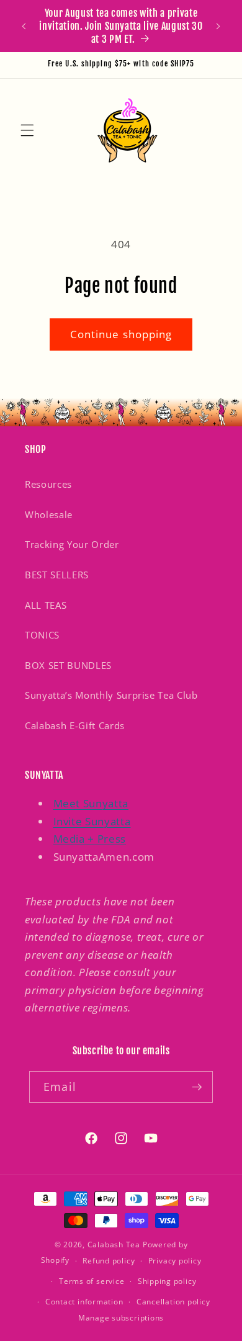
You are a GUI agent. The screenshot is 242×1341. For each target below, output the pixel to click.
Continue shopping (121, 334)
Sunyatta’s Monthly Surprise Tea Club (111, 695)
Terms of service (91, 1281)
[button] (27, 130)
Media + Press (90, 839)
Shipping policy (167, 1281)
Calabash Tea (115, 1244)
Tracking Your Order (72, 544)
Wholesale (49, 514)
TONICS (42, 635)
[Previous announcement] (24, 26)
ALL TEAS (45, 605)
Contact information (84, 1301)
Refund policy (109, 1260)
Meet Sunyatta (91, 803)
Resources (48, 484)
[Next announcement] (218, 26)
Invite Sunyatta (92, 821)
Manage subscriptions (121, 1317)
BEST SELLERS (57, 574)
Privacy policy (175, 1260)
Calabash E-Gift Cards (75, 725)
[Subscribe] (197, 1087)
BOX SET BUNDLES (68, 665)
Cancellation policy (173, 1301)
